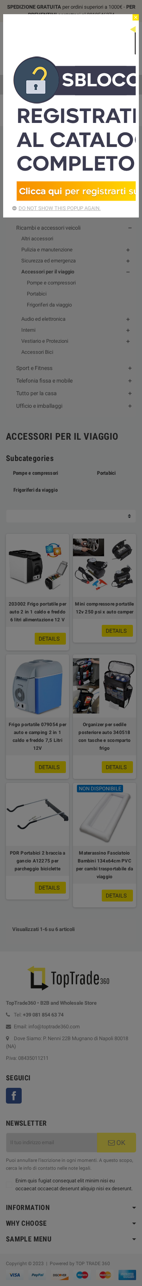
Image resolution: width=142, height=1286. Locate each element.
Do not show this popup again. (60, 208)
